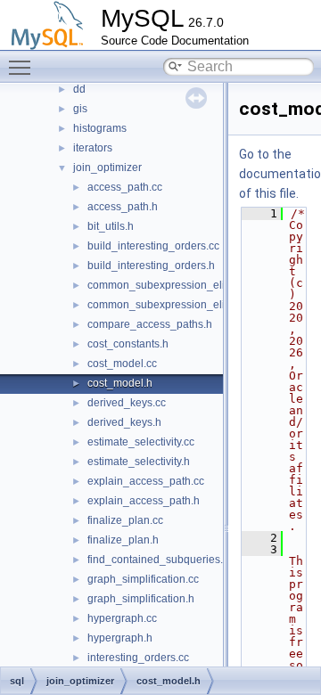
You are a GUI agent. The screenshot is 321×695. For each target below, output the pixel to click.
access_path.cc (124, 187)
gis (80, 108)
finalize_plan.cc (125, 520)
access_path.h (122, 206)
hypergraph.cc (122, 618)
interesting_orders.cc (138, 657)
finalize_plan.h (123, 540)
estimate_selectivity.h (138, 461)
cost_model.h (119, 383)
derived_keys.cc (126, 403)
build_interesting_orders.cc (153, 246)
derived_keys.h (124, 422)
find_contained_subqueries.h (158, 559)
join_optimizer (107, 167)
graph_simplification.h (140, 599)
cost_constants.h (128, 344)
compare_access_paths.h (149, 324)
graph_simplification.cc (143, 579)
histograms (100, 128)
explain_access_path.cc (145, 481)
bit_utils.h (110, 226)
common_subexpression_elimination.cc (183, 285)
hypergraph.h (119, 638)
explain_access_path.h (143, 501)
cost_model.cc (122, 363)
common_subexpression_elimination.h (181, 304)
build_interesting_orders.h (151, 265)
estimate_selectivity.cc (140, 442)
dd (79, 89)
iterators (92, 148)
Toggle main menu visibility (23, 67)
